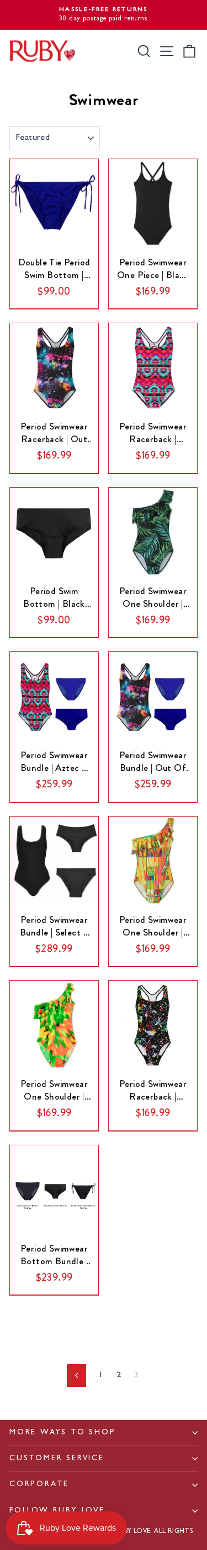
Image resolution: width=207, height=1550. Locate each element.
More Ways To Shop (62, 1433)
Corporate (39, 1484)
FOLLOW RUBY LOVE (57, 1511)
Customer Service (56, 1458)
